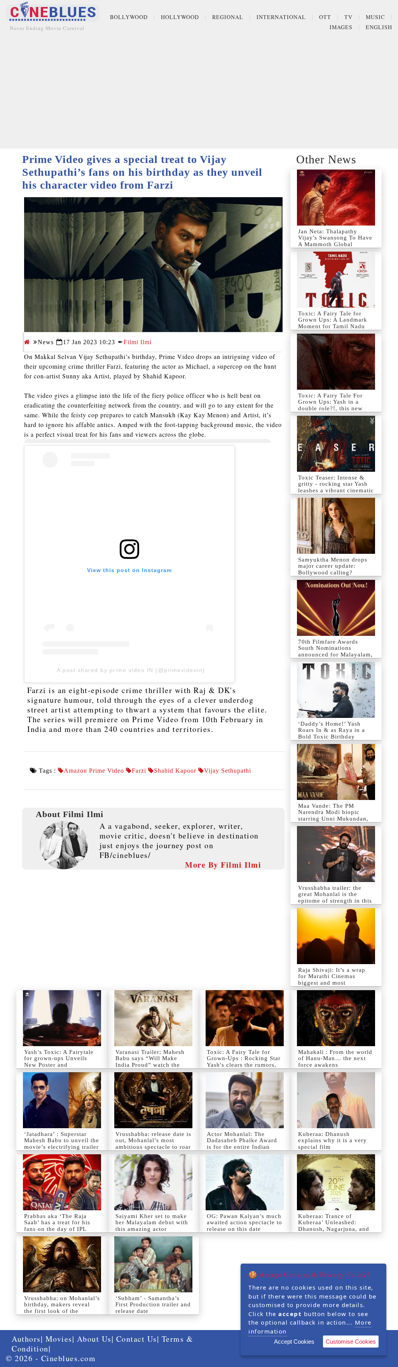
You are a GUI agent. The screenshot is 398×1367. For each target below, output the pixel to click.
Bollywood (129, 17)
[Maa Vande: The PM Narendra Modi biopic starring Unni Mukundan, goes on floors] (336, 772)
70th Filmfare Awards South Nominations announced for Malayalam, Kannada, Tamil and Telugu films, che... (335, 654)
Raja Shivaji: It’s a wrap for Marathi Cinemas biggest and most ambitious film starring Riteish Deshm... (331, 983)
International (281, 17)
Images (341, 27)
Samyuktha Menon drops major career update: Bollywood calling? (332, 566)
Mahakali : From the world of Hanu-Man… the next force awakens (335, 1058)
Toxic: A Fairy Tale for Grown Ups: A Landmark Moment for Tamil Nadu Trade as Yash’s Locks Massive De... (332, 326)
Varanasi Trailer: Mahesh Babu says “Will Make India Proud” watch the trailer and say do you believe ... (150, 1065)
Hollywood (180, 17)
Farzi (139, 771)
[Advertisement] (199, 94)
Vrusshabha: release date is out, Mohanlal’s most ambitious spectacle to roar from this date (153, 1144)
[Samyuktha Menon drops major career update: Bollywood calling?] (336, 526)
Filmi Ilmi (138, 342)
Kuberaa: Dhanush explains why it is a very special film (332, 1140)
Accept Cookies (294, 1341)
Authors (26, 1339)
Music (375, 17)
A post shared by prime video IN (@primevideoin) (131, 670)
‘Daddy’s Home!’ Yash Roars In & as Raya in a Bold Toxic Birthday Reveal (331, 733)
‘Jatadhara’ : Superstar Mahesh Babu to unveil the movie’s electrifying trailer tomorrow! (61, 1144)
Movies (58, 1339)
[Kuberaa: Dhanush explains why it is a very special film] (336, 1100)
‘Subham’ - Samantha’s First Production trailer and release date (153, 1304)
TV (348, 17)
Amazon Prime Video (94, 771)
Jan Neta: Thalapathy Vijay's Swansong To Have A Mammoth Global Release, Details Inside (335, 241)
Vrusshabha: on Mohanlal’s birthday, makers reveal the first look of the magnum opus (62, 1308)
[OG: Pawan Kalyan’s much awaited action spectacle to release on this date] (245, 1182)
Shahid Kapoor (175, 771)
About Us (94, 1339)
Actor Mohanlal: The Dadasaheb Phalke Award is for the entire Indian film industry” (242, 1144)
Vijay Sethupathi (227, 771)
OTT (325, 17)
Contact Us (136, 1339)
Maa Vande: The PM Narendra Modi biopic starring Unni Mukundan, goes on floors (333, 815)
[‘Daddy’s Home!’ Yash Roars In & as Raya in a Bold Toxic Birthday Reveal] (336, 690)
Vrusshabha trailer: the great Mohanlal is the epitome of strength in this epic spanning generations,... (335, 901)
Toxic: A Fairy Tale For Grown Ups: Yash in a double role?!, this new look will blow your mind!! (336, 405)
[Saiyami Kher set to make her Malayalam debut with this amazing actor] (153, 1182)
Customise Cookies (351, 1341)
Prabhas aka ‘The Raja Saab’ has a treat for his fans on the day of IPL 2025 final (57, 1226)
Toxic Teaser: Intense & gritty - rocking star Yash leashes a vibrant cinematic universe (336, 487)
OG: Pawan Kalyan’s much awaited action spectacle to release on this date (244, 1222)
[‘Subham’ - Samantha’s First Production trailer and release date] (153, 1264)
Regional (227, 17)
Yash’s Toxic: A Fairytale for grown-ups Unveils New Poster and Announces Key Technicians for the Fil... (59, 1065)
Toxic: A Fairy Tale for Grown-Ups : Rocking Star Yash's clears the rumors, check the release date (244, 1062)
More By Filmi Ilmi (223, 865)
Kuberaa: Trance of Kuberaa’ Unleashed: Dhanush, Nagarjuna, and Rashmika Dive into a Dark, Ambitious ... (333, 1229)
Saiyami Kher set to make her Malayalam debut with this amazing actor (151, 1222)
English (379, 27)
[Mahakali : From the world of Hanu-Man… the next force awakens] (336, 1018)
